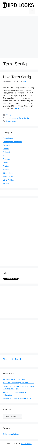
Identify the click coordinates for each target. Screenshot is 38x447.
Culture (6, 149)
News (5, 163)
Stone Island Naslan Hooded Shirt (17, 398)
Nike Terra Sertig (17, 77)
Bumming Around (10, 138)
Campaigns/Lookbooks (12, 142)
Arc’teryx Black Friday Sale (14, 379)
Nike (7, 118)
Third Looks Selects (11, 434)
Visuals (6, 183)
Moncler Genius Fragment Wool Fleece (18, 383)
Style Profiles (8, 180)
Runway (6, 169)
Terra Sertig (24, 118)
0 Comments (11, 121)
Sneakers (14, 118)
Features (6, 159)
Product (9, 115)
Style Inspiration (9, 176)
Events (6, 156)
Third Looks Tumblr (12, 359)
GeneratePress (26, 444)
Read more (19, 108)
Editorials (7, 152)
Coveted (6, 145)
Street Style (8, 173)
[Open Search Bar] (26, 11)
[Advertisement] (19, 36)
